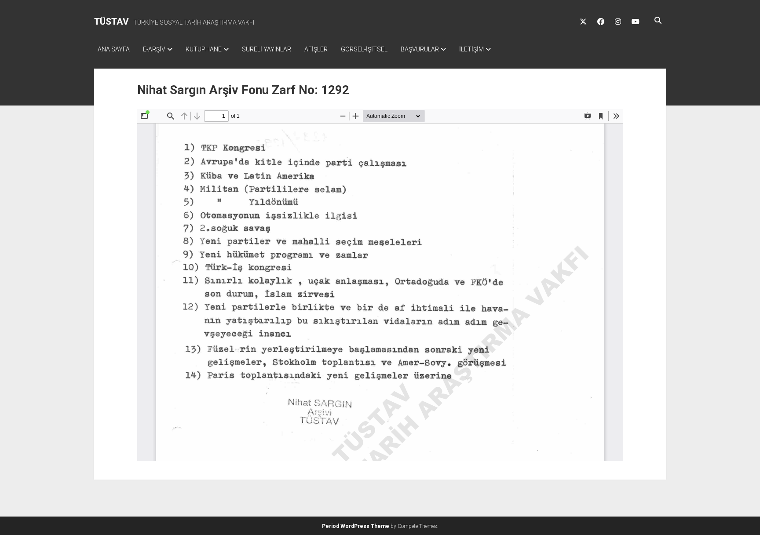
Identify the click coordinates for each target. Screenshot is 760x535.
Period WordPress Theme (355, 526)
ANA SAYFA (114, 49)
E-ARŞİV (154, 49)
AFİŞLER (316, 49)
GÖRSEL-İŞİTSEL (364, 49)
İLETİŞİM (471, 49)
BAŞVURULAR (420, 49)
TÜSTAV (111, 21)
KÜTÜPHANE (204, 49)
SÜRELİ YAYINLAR (266, 49)
